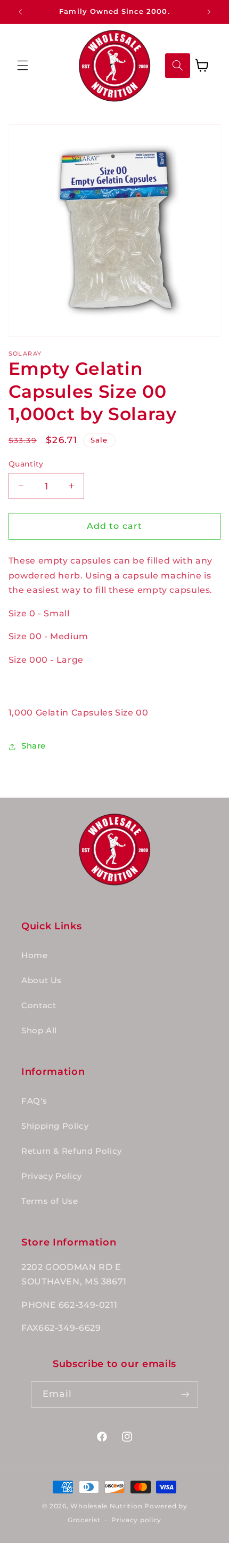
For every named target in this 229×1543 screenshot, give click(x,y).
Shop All (39, 1030)
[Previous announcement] (20, 11)
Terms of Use (49, 1201)
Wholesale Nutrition (106, 1506)
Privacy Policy (51, 1176)
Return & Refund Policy (71, 1151)
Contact (38, 1005)
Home (34, 955)
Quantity (26, 464)
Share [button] (33, 746)
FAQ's (34, 1101)
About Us (41, 980)
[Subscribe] (185, 1394)
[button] (22, 65)
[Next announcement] (208, 11)
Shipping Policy (54, 1126)
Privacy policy (136, 1520)
